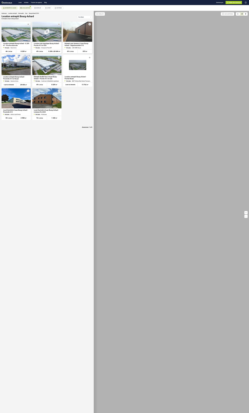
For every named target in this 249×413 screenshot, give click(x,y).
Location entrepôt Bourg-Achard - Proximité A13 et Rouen (14, 78)
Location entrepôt (12, 13)
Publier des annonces (235, 2)
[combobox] (84, 17)
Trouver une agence (36, 2)
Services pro (219, 2)
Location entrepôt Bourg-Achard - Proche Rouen (75, 78)
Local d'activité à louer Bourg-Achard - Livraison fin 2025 (46, 111)
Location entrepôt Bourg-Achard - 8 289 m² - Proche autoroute (16, 44)
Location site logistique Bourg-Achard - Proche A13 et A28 (47, 44)
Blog (45, 2)
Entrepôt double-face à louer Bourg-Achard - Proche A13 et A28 (45, 78)
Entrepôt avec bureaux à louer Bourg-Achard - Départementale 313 (77, 44)
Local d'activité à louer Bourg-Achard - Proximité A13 (15, 111)
